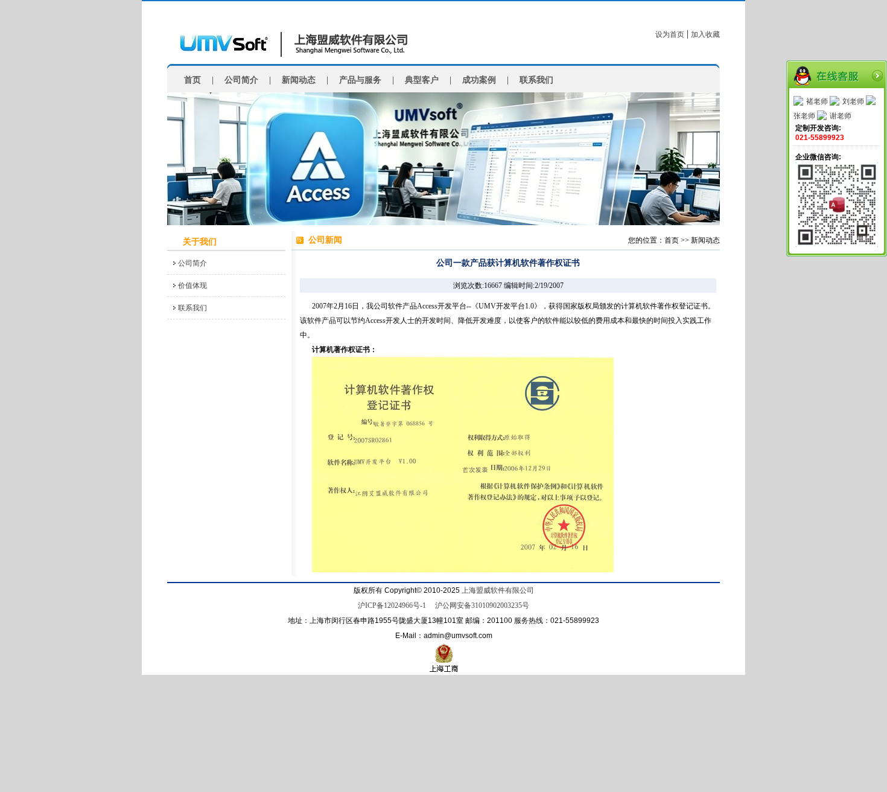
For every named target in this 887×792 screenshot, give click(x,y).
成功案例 (479, 80)
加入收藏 (705, 34)
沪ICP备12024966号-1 (392, 605)
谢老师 (840, 116)
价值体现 (192, 285)
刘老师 (853, 101)
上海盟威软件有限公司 (498, 590)
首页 (192, 80)
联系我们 (536, 80)
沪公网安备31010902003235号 (482, 605)
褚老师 (817, 101)
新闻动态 (299, 80)
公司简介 (241, 80)
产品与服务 (360, 80)
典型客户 (422, 80)
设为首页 (669, 34)
